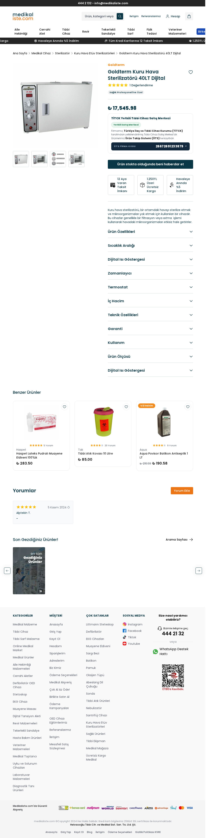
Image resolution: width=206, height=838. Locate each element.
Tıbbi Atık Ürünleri (96, 704)
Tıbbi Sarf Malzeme (26, 642)
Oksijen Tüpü (93, 678)
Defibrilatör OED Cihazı (24, 688)
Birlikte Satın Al (58, 704)
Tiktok (129, 640)
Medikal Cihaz (41, 53)
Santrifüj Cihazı (94, 718)
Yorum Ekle (179, 495)
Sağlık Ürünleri (93, 737)
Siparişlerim (56, 656)
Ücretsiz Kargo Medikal (94, 761)
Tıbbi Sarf (131, 32)
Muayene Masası (24, 712)
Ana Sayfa (20, 53)
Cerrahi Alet (44, 32)
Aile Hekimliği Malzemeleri (22, 670)
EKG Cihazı (20, 705)
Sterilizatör (62, 53)
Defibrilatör (92, 635)
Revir (85, 32)
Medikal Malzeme (25, 627)
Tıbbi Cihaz (66, 32)
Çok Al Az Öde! (58, 697)
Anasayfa (55, 627)
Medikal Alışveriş (59, 689)
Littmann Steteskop (98, 627)
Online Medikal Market (23, 651)
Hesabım (54, 649)
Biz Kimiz (54, 671)
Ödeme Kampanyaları (58, 713)
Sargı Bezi (90, 656)
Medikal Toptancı (25, 767)
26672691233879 (168, 146)
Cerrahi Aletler (23, 679)
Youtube (131, 647)
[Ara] (117, 16)
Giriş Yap (54, 635)
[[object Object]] (186, 16)
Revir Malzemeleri (25, 730)
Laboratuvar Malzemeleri (21, 788)
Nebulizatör (92, 711)
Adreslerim (55, 664)
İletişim (131, 16)
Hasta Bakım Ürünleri (21, 747)
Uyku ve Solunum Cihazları (25, 777)
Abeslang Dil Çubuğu (92, 687)
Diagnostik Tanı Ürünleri (23, 799)
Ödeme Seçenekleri (56, 680)
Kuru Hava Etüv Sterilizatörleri (94, 53)
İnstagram (132, 627)
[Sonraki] (196, 574)
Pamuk (89, 671)
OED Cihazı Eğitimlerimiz (57, 728)
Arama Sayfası (173, 544)
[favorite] (64, 411)
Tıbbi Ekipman (93, 744)
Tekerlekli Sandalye (108, 32)
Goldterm (114, 65)
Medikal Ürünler (23, 660)
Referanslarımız (148, 16)
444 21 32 (170, 636)
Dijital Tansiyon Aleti (23, 721)
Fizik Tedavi (152, 32)
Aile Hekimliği (20, 32)
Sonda (88, 697)
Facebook (132, 634)
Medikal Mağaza (95, 751)
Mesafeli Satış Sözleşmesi (58, 753)
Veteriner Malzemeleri (177, 32)
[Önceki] (7, 574)
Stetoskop (20, 697)
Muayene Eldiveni (96, 649)
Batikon (89, 664)
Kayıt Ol (53, 642)
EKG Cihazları (93, 642)
